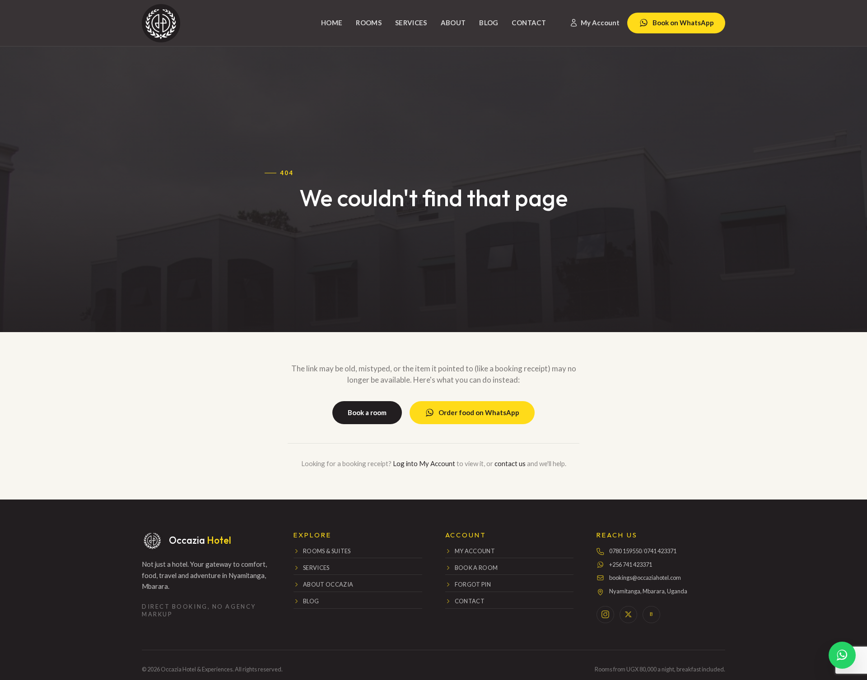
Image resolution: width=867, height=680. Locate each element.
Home (332, 23)
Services (411, 23)
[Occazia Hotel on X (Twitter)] (628, 614)
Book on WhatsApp (683, 23)
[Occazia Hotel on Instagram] (605, 614)
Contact (529, 23)
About (453, 23)
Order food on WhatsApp (478, 412)
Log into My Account (424, 463)
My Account (600, 23)
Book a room (367, 412)
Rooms (369, 23)
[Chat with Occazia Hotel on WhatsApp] (842, 655)
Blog (489, 23)
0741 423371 (660, 551)
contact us (510, 463)
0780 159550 (625, 551)
